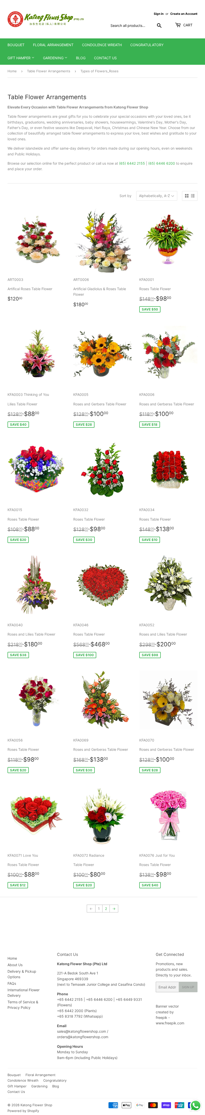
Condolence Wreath (102, 45)
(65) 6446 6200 (161, 163)
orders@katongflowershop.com (82, 1037)
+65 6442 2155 (70, 999)
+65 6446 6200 (100, 999)
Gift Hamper (20, 58)
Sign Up (188, 987)
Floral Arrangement (53, 45)
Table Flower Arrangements (48, 71)
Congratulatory (147, 45)
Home (12, 71)
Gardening (53, 58)
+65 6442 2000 (70, 1011)
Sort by (126, 196)
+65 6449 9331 (129, 999)
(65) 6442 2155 (132, 163)
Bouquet (16, 45)
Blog (81, 58)
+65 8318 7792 (69, 1016)
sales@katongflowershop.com (81, 1031)
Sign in (159, 14)
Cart (187, 25)
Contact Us (105, 58)
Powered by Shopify (23, 1111)
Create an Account (184, 14)
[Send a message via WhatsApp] (195, 1105)
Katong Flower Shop (36, 1105)
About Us (15, 965)
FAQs (12, 983)
